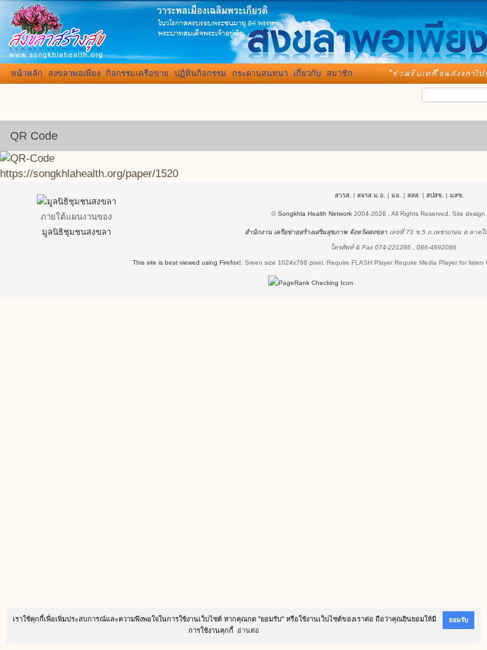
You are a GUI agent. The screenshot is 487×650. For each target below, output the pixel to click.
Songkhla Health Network (315, 213)
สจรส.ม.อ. (371, 195)
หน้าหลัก (26, 73)
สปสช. (435, 195)
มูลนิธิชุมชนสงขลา (76, 232)
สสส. (413, 195)
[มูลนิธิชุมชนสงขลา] (76, 201)
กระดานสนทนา (260, 73)
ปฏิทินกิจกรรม (200, 73)
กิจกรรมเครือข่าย (137, 73)
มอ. (396, 195)
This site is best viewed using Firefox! (187, 262)
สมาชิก (340, 73)
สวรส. (343, 195)
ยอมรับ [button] (458, 619)
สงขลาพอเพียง (74, 73)
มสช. (457, 195)
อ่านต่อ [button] (248, 630)
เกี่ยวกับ (307, 73)
